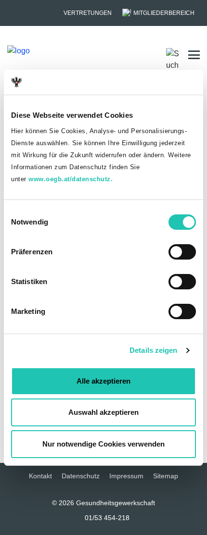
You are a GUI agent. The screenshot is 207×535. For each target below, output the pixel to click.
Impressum (126, 476)
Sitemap (165, 476)
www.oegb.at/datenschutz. (70, 179)
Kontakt (40, 476)
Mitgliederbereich (163, 13)
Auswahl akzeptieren (103, 412)
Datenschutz (81, 476)
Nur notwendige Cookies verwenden (103, 444)
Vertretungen (88, 13)
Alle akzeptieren (103, 381)
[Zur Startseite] (43, 54)
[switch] (182, 252)
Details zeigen (153, 350)
